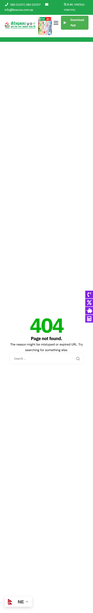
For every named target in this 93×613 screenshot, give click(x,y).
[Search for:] (46, 358)
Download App (77, 23)
